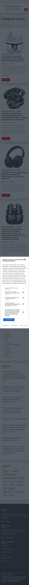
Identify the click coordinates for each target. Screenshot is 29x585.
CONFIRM (9, 319)
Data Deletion (5, 325)
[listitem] (14, 288)
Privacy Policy (23, 325)
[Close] (25, 259)
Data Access (14, 325)
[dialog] (14, 292)
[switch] (23, 292)
